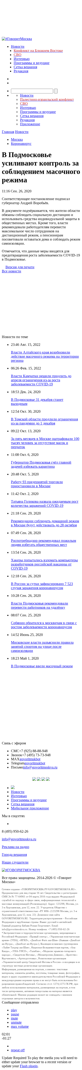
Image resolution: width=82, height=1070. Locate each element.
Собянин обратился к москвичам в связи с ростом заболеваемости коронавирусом (44, 625)
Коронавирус (21, 144)
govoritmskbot (30, 759)
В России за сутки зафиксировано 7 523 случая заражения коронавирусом (42, 586)
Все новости (11, 271)
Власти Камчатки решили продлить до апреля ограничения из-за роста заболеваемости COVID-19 (41, 380)
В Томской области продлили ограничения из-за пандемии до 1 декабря (44, 421)
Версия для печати (19, 267)
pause (15, 1014)
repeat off (18, 1050)
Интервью (22, 59)
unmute (16, 1022)
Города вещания (14, 855)
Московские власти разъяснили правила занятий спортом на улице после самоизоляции (42, 646)
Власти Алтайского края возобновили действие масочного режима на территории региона (45, 356)
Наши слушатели (15, 862)
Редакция (21, 71)
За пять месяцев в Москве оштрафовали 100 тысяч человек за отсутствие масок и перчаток (45, 443)
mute (14, 1018)
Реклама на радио (15, 847)
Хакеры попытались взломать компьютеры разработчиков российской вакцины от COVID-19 (44, 564)
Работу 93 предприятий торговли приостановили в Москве (37, 484)
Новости (17, 46)
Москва (17, 139)
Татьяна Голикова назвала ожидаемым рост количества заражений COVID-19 (44, 503)
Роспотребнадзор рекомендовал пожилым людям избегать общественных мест (43, 543)
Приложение (30, 124)
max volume (20, 1026)
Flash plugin (29, 1066)
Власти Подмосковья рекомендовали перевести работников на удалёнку (39, 605)
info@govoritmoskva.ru (40, 767)
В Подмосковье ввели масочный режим (42, 666)
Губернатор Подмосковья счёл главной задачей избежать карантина (41, 464)
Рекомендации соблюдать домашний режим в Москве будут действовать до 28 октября (45, 523)
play (14, 1010)
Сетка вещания (25, 67)
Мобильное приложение (30, 808)
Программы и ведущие (31, 63)
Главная (8, 132)
